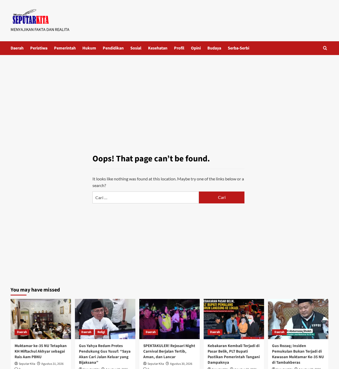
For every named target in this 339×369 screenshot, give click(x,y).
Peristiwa (38, 48)
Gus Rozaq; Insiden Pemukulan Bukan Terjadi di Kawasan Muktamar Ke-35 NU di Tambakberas (298, 354)
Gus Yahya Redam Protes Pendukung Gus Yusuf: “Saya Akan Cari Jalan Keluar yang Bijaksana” (105, 354)
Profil (179, 48)
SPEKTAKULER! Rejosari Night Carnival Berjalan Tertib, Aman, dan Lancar (169, 351)
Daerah (17, 48)
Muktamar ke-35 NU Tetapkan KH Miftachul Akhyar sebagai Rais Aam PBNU (41, 351)
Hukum (89, 48)
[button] (325, 48)
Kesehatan (157, 48)
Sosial (135, 48)
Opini (196, 48)
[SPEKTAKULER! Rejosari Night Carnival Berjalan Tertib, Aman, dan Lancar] (169, 319)
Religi (101, 332)
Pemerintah (65, 48)
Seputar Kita (27, 364)
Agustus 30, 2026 (181, 364)
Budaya (214, 48)
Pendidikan (113, 48)
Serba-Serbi (238, 48)
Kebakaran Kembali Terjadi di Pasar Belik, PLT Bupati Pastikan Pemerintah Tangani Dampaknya (234, 354)
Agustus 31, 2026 (52, 364)
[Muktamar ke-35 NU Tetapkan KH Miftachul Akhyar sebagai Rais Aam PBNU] (41, 319)
